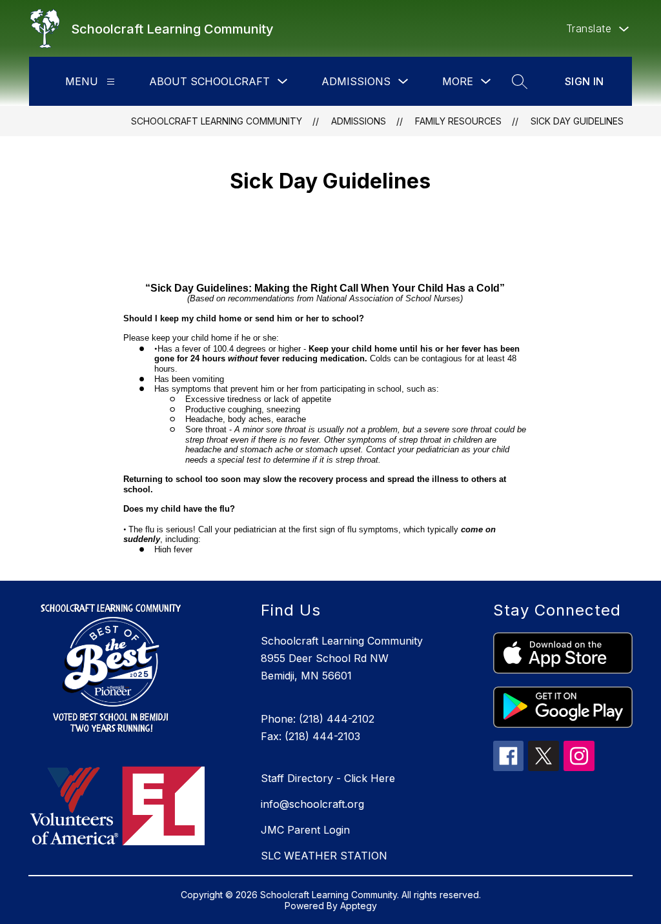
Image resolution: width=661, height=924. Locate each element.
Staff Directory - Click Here (328, 778)
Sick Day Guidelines (577, 120)
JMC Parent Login (305, 829)
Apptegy (358, 905)
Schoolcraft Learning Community (216, 120)
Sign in (584, 81)
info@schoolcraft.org (312, 804)
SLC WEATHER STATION (324, 855)
